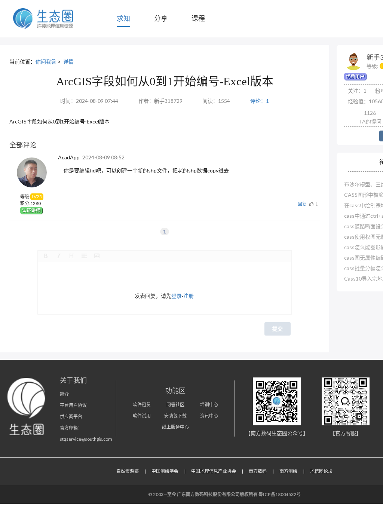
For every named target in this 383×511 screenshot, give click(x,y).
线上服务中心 (175, 427)
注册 (188, 296)
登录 (176, 296)
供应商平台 (71, 416)
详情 (68, 61)
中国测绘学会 (164, 471)
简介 (64, 394)
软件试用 (142, 416)
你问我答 (46, 61)
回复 (302, 204)
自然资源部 (127, 471)
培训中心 (209, 404)
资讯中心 (209, 416)
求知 (123, 18)
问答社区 (175, 404)
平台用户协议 (73, 405)
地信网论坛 (321, 471)
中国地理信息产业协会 (213, 471)
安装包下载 (175, 416)
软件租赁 (142, 404)
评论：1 (259, 101)
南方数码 (258, 471)
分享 (161, 18)
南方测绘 (288, 471)
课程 (198, 18)
